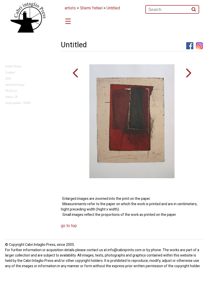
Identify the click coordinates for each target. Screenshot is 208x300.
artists (70, 8)
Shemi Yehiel (91, 8)
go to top (69, 226)
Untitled (113, 8)
